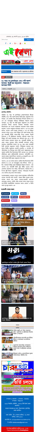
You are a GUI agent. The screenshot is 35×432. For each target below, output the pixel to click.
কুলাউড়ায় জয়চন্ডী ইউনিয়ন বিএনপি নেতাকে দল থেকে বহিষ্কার (17, 319)
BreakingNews (24, 430)
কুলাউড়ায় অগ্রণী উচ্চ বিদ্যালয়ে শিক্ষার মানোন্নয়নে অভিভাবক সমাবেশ (17, 300)
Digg (24, 193)
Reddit (15, 197)
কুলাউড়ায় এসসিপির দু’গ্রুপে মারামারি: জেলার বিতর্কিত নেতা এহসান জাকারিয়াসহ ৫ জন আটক (17, 242)
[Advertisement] (17, 17)
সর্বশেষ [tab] (17, 325)
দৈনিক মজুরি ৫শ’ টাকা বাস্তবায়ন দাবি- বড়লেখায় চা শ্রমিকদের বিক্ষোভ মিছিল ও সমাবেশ (23, 332)
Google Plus (25, 197)
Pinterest (6, 200)
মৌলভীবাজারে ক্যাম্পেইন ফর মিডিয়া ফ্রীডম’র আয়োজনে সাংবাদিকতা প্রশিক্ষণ (16, 223)
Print (14, 200)
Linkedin (5, 197)
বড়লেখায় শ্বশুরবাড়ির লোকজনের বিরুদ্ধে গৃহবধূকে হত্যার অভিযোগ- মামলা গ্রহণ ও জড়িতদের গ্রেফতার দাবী (22, 347)
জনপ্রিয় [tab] (17, 328)
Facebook (6, 193)
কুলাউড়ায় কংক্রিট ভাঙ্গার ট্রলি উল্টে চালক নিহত (16, 263)
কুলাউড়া (9, 77)
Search (29, 39)
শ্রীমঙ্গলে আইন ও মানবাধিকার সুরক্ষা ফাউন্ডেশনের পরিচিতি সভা (23, 354)
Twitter (15, 193)
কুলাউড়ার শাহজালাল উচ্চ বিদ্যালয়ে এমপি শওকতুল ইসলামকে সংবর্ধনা (15, 281)
